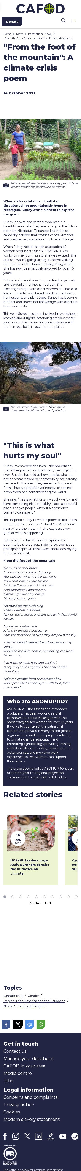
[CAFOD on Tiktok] (50, 1136)
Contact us (15, 1051)
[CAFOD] (40, 8)
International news (39, 33)
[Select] (4, 896)
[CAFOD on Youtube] (62, 1136)
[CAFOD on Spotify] (74, 1136)
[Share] (6, 1024)
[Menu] (74, 21)
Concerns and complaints (30, 1097)
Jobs (8, 1080)
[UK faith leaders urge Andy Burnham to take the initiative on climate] (31, 833)
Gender (33, 996)
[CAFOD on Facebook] (5, 1136)
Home (7, 33)
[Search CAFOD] (64, 21)
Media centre (17, 1073)
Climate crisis (13, 996)
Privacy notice (18, 1104)
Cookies (11, 1112)
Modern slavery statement (31, 1119)
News (19, 33)
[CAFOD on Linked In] (38, 1136)
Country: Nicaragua (31, 1006)
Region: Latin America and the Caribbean (34, 1001)
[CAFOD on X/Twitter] (27, 1136)
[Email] (29, 1024)
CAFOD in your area (24, 1066)
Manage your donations (28, 1058)
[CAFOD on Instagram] (15, 1136)
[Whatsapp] (41, 1024)
